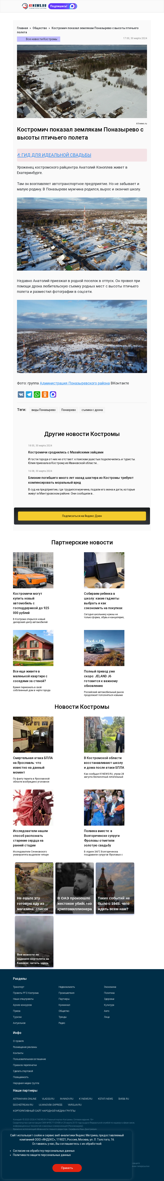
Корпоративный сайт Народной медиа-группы (44, 1110)
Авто (106, 1011)
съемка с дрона (92, 410)
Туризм (17, 1017)
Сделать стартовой (23, 1071)
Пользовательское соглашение (29, 1059)
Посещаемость (20, 1077)
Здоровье (109, 999)
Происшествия (66, 993)
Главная (22, 28)
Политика (109, 993)
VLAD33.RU (48, 1098)
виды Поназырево (44, 410)
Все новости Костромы (41, 39)
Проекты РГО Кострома (26, 993)
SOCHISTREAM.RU (23, 1104)
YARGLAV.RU (75, 1104)
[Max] (53, 395)
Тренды (63, 1017)
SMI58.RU (123, 1098)
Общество (40, 28)
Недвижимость (67, 987)
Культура (109, 1005)
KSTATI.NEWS (105, 1098)
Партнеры (64, 999)
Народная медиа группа (26, 1083)
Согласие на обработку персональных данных (44, 1150)
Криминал (64, 1005)
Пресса (16, 1011)
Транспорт (18, 987)
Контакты (18, 1053)
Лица (107, 1017)
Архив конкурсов (22, 1005)
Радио (62, 1023)
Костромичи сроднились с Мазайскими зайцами (65, 452)
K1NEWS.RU (85, 1098)
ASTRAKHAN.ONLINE (24, 1098)
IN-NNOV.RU (66, 1098)
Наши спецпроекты (23, 999)
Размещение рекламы (25, 1047)
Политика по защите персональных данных (42, 1155)
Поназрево (68, 410)
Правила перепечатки (25, 1065)
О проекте (18, 1041)
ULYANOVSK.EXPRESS (50, 1104)
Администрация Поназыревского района (75, 383)
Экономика (110, 987)
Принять (67, 1168)
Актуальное (19, 1023)
